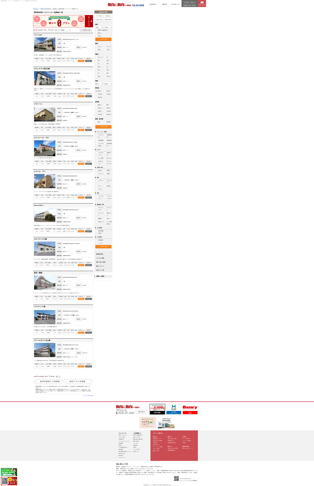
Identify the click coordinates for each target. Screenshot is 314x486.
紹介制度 (121, 449)
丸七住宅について (175, 4)
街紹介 (120, 445)
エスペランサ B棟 (40, 239)
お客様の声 (121, 439)
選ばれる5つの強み (172, 438)
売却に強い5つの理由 (173, 448)
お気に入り (81, 60)
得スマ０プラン (137, 437)
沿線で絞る (107, 16)
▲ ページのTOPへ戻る (88, 395)
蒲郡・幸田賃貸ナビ (138, 435)
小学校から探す (99, 19)
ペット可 (135, 443)
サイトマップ (122, 457)
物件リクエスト (100, 266)
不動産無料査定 (171, 450)
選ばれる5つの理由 (157, 440)
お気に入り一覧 (100, 270)
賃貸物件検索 (99, 254)
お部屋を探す (152, 4)
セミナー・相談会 (186, 440)
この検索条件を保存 (85, 30)
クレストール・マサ (41, 138)
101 (36, 298)
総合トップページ (123, 435)
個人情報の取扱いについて (125, 451)
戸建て (134, 447)
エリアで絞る (99, 16)
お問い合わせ (141, 411)
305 (37, 366)
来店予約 (121, 455)
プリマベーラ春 (39, 306)
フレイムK (38, 35)
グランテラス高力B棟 (42, 69)
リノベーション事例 (157, 446)
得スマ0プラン (156, 444)
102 (36, 61)
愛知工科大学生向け (138, 439)
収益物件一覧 (171, 440)
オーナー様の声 (186, 438)
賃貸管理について (157, 438)
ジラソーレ (38, 104)
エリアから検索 (100, 258)
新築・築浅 (136, 441)
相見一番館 (38, 273)
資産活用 (164, 4)
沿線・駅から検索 (100, 262)
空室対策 (155, 442)
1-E (37, 332)
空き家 (184, 442)
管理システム (156, 450)
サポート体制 (156, 448)
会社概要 (121, 443)
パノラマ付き (136, 449)
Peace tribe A (38, 205)
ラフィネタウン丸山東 (42, 340)
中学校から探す (108, 19)
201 (37, 163)
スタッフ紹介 (122, 437)
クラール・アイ (39, 171)
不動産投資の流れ (172, 442)
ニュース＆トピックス (124, 441)
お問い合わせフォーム (187, 448)
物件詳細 (88, 60)
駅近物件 (135, 445)
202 (37, 130)
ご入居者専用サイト (123, 447)
